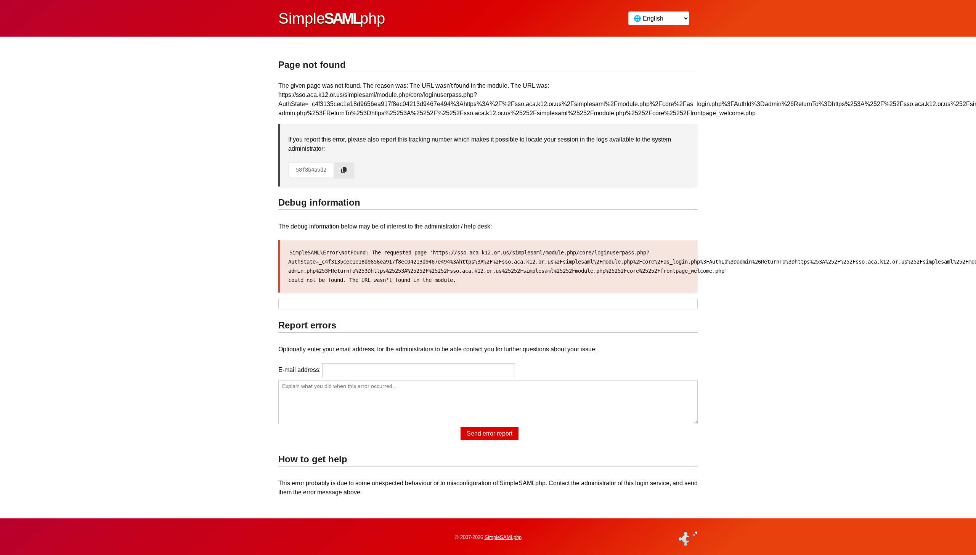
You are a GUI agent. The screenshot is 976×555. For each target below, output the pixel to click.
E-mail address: (299, 370)
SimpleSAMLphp (503, 537)
